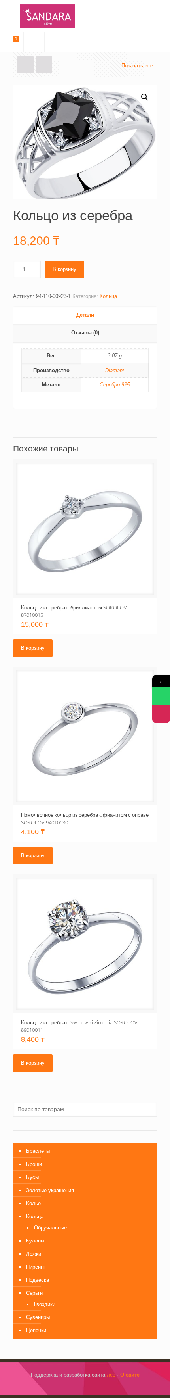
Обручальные (50, 1228)
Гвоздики (44, 1304)
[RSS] (101, 1386)
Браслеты (38, 1151)
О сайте (130, 1375)
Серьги (34, 1293)
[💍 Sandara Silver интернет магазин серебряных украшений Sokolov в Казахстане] (85, 16)
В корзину (64, 269)
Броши (34, 1164)
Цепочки (36, 1330)
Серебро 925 (115, 385)
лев (111, 1375)
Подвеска (37, 1280)
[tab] (85, 315)
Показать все (137, 66)
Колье (33, 1203)
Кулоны (35, 1241)
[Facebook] (69, 1386)
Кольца (108, 296)
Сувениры (38, 1317)
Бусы (32, 1177)
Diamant (114, 370)
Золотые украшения (50, 1190)
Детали (85, 315)
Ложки (33, 1254)
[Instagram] (80, 1386)
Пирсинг (35, 1267)
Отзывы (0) (85, 333)
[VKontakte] (90, 1386)
